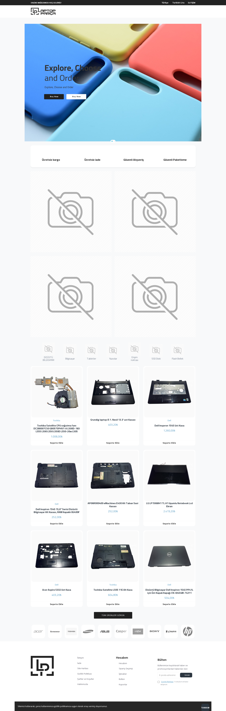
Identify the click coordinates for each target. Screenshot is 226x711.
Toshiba (56, 420)
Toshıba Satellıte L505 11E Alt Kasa (112, 589)
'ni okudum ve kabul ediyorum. (174, 683)
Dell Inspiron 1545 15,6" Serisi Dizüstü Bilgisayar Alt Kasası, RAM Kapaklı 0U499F (57, 511)
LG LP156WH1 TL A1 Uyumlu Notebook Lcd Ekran (169, 505)
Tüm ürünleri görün (113, 615)
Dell (169, 420)
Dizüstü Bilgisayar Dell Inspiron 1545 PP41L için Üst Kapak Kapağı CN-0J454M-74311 (169, 591)
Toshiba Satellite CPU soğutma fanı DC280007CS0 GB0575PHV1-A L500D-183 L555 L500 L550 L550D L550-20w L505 (57, 428)
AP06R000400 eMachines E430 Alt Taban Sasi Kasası (113, 505)
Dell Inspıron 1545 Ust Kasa (169, 425)
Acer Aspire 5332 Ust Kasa (56, 589)
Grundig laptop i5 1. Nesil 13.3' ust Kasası (112, 419)
